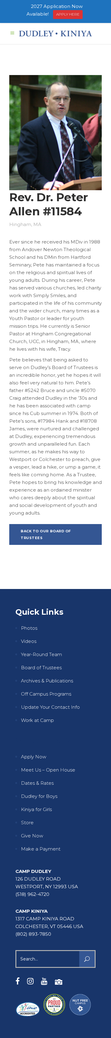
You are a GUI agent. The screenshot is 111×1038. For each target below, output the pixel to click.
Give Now (32, 836)
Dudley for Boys (39, 796)
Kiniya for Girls (36, 809)
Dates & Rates (37, 783)
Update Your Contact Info (50, 707)
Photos (29, 628)
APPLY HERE (68, 14)
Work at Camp (37, 720)
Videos (28, 641)
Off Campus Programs (46, 694)
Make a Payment (40, 849)
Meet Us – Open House (48, 770)
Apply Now (33, 757)
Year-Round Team (41, 654)
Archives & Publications (47, 681)
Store (27, 822)
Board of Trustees (41, 667)
